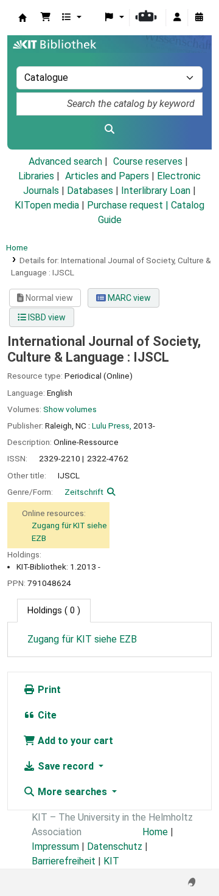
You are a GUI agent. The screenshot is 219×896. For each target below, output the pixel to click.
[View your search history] (199, 17)
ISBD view (46, 317)
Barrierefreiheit (64, 861)
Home (17, 247)
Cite (46, 715)
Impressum (55, 846)
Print (48, 689)
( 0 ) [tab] (53, 610)
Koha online (22, 17)
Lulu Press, (111, 425)
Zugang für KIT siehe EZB (82, 639)
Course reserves (147, 161)
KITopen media (47, 205)
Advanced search (65, 161)
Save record (65, 766)
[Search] (109, 129)
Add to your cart (74, 740)
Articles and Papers (107, 176)
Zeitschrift (83, 492)
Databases (90, 190)
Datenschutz (114, 846)
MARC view (128, 298)
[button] (45, 17)
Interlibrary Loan (155, 190)
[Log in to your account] (177, 17)
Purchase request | (129, 205)
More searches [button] (72, 792)
